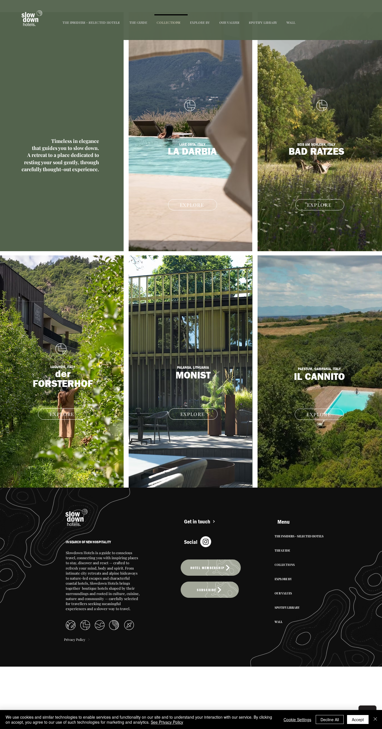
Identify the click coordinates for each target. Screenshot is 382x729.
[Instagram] (205, 541)
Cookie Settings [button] (297, 719)
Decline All (329, 719)
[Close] (375, 719)
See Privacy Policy (167, 722)
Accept (358, 719)
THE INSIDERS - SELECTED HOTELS (298, 536)
